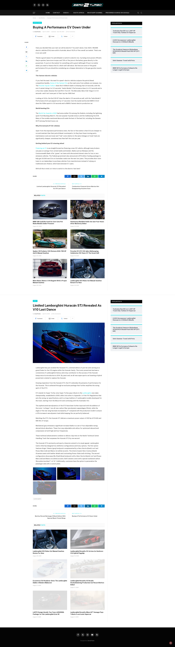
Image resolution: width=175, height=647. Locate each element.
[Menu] (34, 13)
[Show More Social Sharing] (72, 36)
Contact (56, 12)
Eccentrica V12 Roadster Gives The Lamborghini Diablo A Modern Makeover (50, 582)
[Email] (26, 52)
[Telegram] (26, 70)
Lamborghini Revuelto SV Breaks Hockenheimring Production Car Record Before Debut (87, 583)
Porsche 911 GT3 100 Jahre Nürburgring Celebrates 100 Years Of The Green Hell (84, 252)
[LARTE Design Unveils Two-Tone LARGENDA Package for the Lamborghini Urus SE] (50, 600)
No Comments (71, 31)
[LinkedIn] (26, 61)
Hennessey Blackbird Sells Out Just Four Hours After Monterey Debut (87, 223)
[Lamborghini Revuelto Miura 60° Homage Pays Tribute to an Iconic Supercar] (87, 600)
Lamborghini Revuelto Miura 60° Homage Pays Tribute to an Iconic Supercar (86, 613)
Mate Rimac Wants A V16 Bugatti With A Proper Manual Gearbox (50, 282)
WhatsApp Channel (95, 12)
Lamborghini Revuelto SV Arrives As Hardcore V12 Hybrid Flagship (86, 552)
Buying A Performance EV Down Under (84, 516)
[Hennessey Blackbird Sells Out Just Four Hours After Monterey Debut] (87, 209)
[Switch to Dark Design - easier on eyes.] (141, 13)
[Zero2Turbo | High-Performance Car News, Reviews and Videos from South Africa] (87, 5)
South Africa (78, 12)
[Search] (138, 13)
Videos (66, 12)
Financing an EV (41, 148)
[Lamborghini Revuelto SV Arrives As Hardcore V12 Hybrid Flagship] (87, 539)
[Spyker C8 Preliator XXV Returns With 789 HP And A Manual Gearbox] (50, 239)
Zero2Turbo (37, 22)
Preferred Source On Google (117, 12)
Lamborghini (86, 393)
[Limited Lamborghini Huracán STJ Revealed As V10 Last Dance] (69, 362)
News (35, 301)
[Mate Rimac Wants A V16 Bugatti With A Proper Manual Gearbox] (50, 268)
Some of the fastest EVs (58, 83)
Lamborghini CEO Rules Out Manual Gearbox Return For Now (86, 282)
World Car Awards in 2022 (48, 113)
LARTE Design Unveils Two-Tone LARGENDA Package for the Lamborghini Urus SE (48, 613)
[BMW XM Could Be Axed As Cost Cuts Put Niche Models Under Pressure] (50, 209)
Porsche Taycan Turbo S (47, 86)
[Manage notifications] (170, 643)
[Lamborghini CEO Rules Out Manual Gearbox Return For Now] (87, 268)
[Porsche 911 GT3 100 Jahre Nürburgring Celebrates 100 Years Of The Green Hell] (87, 239)
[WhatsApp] (26, 66)
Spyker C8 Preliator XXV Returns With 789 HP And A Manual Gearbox (49, 252)
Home (48, 12)
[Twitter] (26, 56)
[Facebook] (26, 47)
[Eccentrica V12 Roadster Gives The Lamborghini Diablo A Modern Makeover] (50, 568)
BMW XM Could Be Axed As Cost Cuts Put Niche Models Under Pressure (48, 223)
